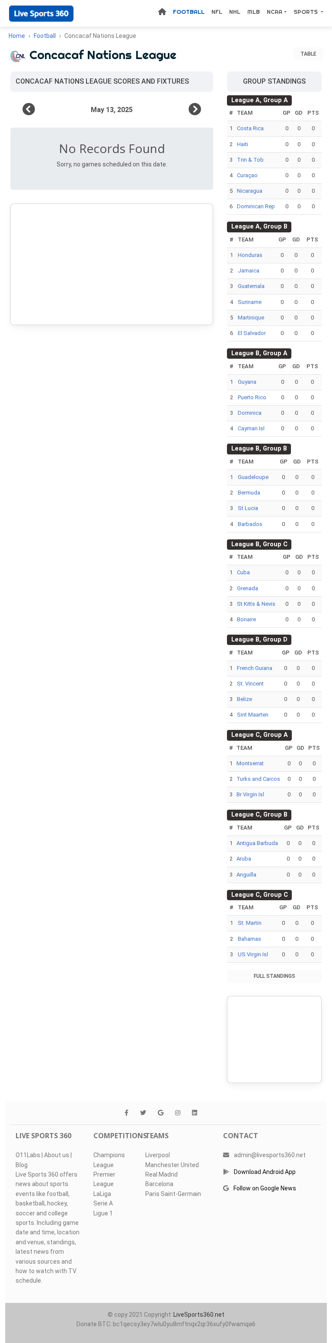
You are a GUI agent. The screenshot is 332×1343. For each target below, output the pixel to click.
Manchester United (172, 1164)
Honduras (250, 255)
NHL (234, 11)
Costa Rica (250, 128)
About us (56, 1155)
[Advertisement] (112, 264)
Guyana (247, 382)
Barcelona (159, 1183)
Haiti (242, 144)
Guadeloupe (253, 477)
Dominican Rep (256, 206)
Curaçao (247, 175)
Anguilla (246, 874)
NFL (216, 11)
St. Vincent (250, 683)
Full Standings (274, 976)
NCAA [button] (274, 11)
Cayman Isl (251, 428)
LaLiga (102, 1193)
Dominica (250, 413)
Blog (22, 1164)
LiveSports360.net (198, 1314)
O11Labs (28, 1155)
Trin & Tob (250, 160)
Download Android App (265, 1171)
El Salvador (252, 333)
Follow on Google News (264, 1188)
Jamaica (248, 270)
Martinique (251, 317)
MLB (253, 11)
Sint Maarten (252, 714)
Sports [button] (306, 11)
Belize (244, 699)
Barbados (250, 524)
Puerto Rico (252, 397)
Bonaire (246, 619)
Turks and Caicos (258, 779)
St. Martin (250, 923)
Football (188, 11)
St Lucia (248, 508)
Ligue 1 (103, 1213)
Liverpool (157, 1155)
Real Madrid (161, 1174)
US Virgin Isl (253, 954)
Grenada (247, 588)
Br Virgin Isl (250, 794)
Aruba (243, 858)
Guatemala (251, 286)
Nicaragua (249, 191)
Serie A (103, 1203)
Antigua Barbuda (257, 843)
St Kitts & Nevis (256, 604)
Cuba (243, 572)
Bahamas (249, 939)
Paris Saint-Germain (173, 1193)
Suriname (250, 302)
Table (308, 54)
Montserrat (250, 763)
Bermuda (249, 492)
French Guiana (254, 668)
